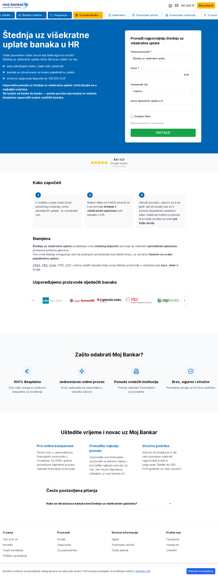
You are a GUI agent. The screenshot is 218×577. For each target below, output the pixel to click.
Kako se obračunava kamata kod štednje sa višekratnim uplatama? (91, 503)
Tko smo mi (10, 539)
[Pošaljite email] (176, 5)
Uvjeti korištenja (13, 550)
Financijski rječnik (147, 15)
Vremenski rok (139, 84)
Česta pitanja (120, 550)
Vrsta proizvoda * (141, 51)
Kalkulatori (119, 15)
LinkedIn (171, 550)
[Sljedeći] (184, 300)
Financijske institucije (182, 15)
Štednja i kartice (32, 15)
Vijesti (115, 539)
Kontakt (8, 544)
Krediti (61, 539)
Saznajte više (142, 571)
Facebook (172, 539)
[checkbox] (132, 116)
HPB (61, 265)
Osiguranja (60, 15)
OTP (68, 265)
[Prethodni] (33, 300)
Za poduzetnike (88, 15)
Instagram (172, 544)
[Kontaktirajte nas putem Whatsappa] (170, 5)
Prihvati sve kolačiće (201, 571)
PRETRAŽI (163, 132)
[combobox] (163, 58)
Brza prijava (206, 5)
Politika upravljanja (15, 555)
